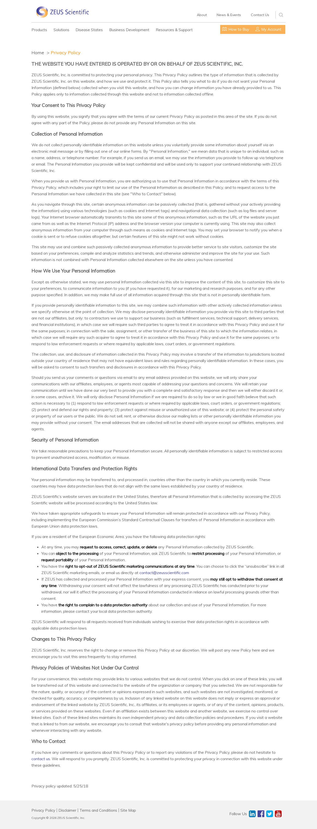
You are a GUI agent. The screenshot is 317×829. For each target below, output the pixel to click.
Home (37, 52)
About (202, 15)
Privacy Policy (65, 52)
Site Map (128, 810)
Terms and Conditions (98, 810)
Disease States (89, 29)
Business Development (129, 29)
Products (39, 29)
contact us (40, 758)
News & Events (229, 15)
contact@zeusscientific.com (164, 572)
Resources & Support (174, 29)
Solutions (61, 29)
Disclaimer (67, 810)
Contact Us (260, 15)
